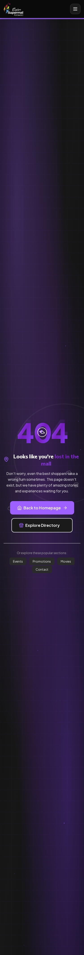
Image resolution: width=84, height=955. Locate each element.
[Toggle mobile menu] (75, 9)
